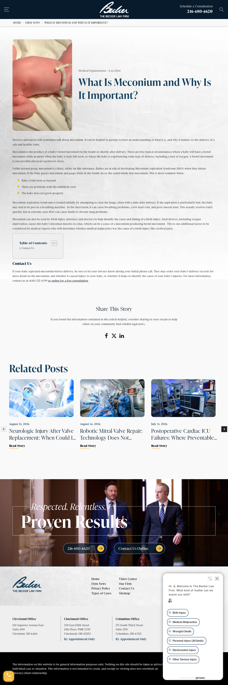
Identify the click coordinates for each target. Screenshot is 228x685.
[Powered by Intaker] (200, 678)
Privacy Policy (100, 588)
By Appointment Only (79, 639)
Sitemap (124, 593)
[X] (114, 335)
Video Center (128, 579)
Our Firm (125, 584)
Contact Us (28, 248)
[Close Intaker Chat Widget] (217, 578)
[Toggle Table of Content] (52, 243)
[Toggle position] (210, 578)
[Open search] (221, 9)
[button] (4, 429)
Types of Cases (101, 593)
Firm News (32, 22)
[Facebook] (106, 335)
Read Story (17, 446)
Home (17, 22)
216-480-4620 (200, 11)
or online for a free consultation (68, 280)
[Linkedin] (121, 335)
